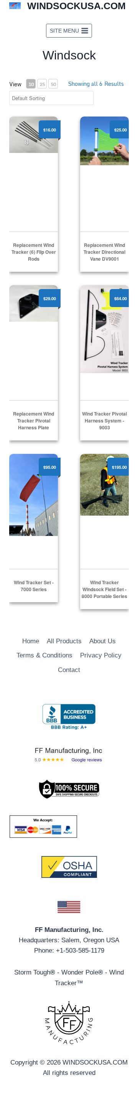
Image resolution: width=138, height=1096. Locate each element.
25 (42, 84)
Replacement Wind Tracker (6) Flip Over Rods (34, 252)
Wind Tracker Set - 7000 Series (34, 586)
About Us (102, 641)
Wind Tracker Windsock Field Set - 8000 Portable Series (104, 589)
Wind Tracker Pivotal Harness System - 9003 (104, 420)
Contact (69, 670)
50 (53, 84)
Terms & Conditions (44, 655)
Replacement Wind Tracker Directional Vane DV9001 (104, 252)
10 (31, 84)
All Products (64, 641)
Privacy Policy (101, 655)
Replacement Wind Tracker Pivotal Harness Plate (33, 420)
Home (30, 641)
